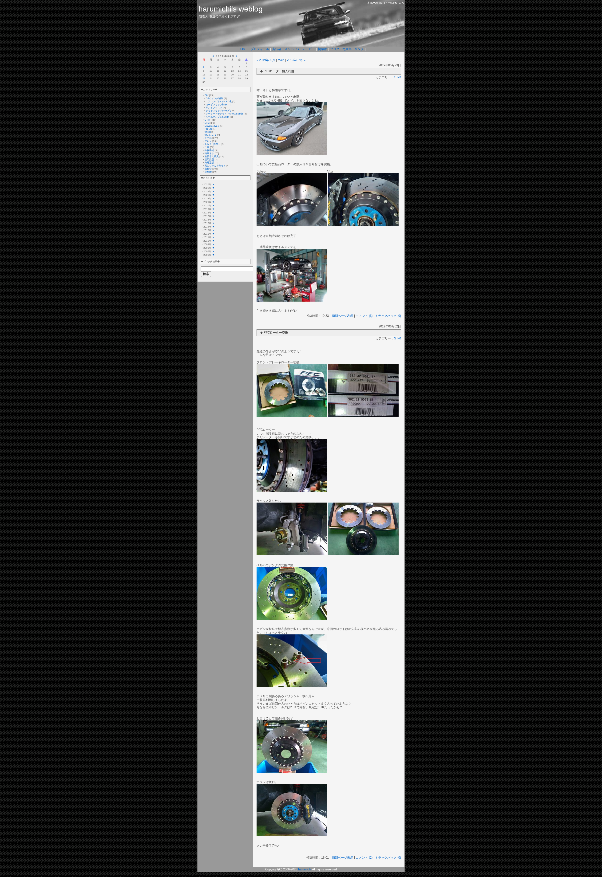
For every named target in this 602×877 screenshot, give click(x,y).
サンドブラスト (214, 107)
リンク (359, 49)
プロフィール (260, 49)
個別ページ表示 (342, 316)
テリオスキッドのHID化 (218, 110)
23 (203, 78)
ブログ (334, 49)
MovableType (212, 126)
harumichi (304, 869)
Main (281, 60)
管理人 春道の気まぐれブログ (219, 16)
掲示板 (322, 49)
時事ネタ (209, 153)
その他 (208, 138)
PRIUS (208, 129)
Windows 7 (210, 135)
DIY (207, 95)
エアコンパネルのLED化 (219, 101)
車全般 (208, 171)
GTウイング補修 (214, 98)
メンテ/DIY (292, 49)
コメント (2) (364, 857)
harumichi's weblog (230, 9)
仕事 (207, 147)
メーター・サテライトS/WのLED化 (224, 113)
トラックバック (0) (388, 316)
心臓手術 (209, 150)
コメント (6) (364, 316)
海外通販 (209, 162)
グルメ (208, 141)
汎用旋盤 (209, 159)
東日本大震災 (212, 156)
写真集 (347, 49)
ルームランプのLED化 (217, 116)
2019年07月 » (296, 60)
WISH (208, 132)
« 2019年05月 (266, 60)
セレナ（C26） (213, 144)
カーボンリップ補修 (216, 104)
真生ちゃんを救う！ (215, 165)
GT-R (207, 119)
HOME (243, 49)
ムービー (309, 49)
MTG (207, 123)
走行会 (276, 49)
